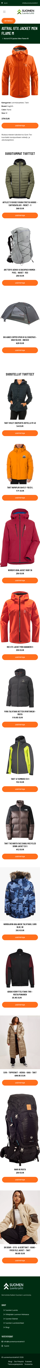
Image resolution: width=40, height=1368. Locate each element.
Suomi (5, 3)
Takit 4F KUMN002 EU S (20, 779)
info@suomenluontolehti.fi (30, 3)
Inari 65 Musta (20, 1169)
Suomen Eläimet (11, 1319)
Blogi (7, 1327)
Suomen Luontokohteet (14, 1323)
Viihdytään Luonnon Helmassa (17, 1314)
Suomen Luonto (11, 1310)
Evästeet (28, 1361)
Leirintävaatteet (17, 103)
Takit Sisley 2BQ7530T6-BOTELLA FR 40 (20, 423)
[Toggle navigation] (4, 12)
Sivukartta (28, 1364)
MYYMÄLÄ (9, 21)
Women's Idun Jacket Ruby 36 (20, 570)
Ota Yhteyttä (19, 1361)
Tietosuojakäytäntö (15, 1364)
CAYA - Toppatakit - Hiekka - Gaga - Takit (20, 1072)
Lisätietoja (20, 126)
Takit (27, 103)
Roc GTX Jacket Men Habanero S (20, 647)
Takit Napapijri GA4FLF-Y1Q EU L (20, 487)
